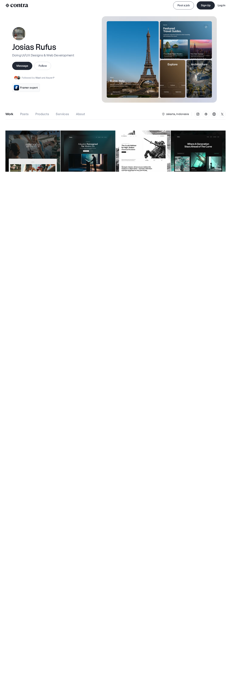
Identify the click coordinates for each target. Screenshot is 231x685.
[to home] (16, 5)
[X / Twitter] (222, 114)
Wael (38, 77)
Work (9, 114)
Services (62, 114)
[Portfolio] (214, 114)
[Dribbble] (206, 114)
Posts (24, 114)
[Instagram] (198, 114)
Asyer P (50, 77)
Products (42, 114)
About (80, 114)
